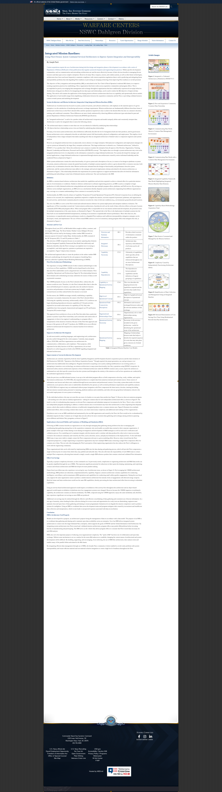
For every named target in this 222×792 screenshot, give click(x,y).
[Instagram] (145, 737)
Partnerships (99, 40)
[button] (78, 2)
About (68, 19)
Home (59, 19)
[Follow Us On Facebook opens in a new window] (139, 737)
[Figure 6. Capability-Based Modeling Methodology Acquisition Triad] (158, 194)
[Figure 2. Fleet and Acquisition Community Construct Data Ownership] (158, 91)
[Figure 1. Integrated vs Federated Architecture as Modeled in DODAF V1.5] (158, 66)
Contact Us (172, 40)
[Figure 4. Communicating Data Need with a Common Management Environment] (158, 145)
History (121, 19)
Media (77, 19)
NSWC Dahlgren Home (53, 40)
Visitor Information (158, 40)
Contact (111, 19)
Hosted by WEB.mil (96, 771)
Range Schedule (143, 40)
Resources (88, 19)
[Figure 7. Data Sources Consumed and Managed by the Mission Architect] (158, 222)
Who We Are (70, 40)
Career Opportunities (126, 40)
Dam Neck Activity (84, 40)
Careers (100, 19)
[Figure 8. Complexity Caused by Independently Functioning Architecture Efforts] (158, 252)
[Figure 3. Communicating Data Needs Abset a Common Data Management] (158, 117)
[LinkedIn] (151, 737)
